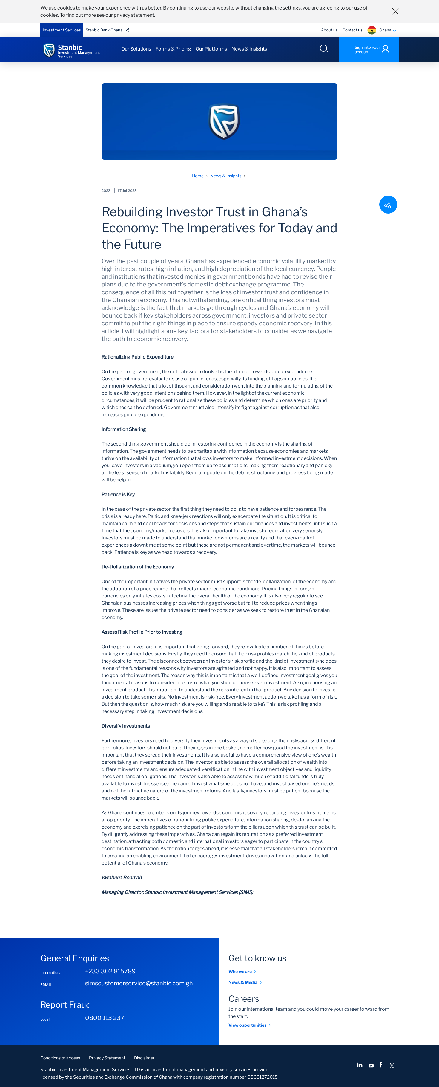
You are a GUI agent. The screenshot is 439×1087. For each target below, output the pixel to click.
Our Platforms (211, 49)
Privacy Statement (107, 1057)
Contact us (353, 30)
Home (198, 175)
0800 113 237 (104, 1018)
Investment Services (62, 30)
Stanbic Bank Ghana (104, 30)
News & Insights (249, 49)
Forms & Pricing (173, 49)
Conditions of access (60, 1057)
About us (329, 30)
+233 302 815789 (110, 971)
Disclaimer (144, 1057)
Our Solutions (136, 49)
